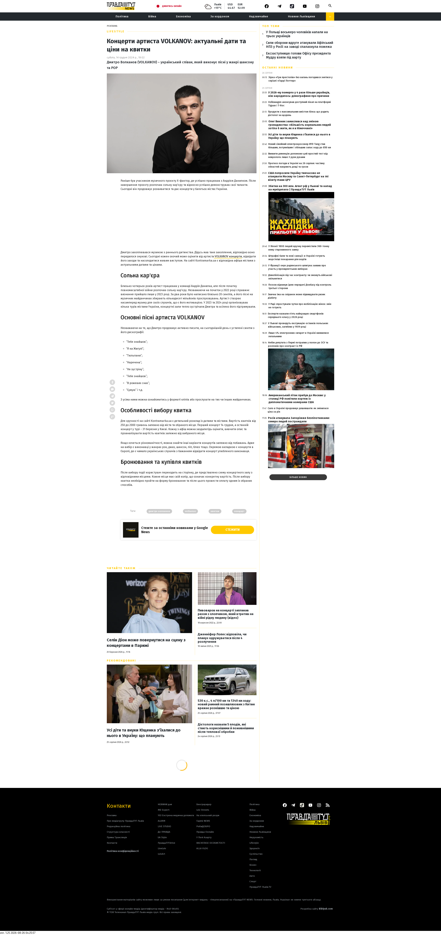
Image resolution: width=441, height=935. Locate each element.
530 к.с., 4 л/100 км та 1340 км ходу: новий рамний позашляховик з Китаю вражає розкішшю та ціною (226, 704)
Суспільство (256, 853)
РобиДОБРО (203, 826)
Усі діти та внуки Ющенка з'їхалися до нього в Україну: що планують (144, 733)
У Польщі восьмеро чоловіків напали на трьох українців (297, 34)
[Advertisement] (189, 217)
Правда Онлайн (205, 831)
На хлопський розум (207, 815)
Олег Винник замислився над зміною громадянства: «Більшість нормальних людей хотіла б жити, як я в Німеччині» (299, 125)
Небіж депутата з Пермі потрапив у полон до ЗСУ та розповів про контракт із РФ (298, 344)
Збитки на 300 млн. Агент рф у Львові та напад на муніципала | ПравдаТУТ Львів (300, 187)
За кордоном (220, 16)
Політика (122, 16)
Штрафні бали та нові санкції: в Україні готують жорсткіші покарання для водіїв (296, 257)
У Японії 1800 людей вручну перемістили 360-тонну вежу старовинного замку (298, 248)
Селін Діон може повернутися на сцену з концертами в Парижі (146, 643)
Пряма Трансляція (117, 837)
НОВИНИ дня (165, 804)
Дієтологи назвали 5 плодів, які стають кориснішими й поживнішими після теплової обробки (226, 728)
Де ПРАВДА (164, 831)
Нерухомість (256, 837)
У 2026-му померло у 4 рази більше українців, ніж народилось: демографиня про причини (299, 94)
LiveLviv (162, 848)
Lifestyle (116, 31)
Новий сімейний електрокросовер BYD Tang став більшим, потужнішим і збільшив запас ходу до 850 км (299, 146)
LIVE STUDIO (164, 826)
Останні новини (277, 67)
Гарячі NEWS (203, 820)
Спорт (252, 881)
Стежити (232, 530)
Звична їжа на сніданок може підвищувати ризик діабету (296, 296)
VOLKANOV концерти (228, 256)
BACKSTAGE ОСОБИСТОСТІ (210, 842)
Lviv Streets (202, 809)
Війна (152, 16)
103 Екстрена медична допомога (176, 815)
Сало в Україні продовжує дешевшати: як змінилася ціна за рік (298, 410)
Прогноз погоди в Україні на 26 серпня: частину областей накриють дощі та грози (296, 165)
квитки (215, 511)
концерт (239, 511)
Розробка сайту (316, 908)
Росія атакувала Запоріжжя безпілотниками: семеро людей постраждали (299, 419)
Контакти (119, 806)
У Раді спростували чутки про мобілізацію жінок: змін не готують (299, 306)
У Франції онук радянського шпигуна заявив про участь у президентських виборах (297, 267)
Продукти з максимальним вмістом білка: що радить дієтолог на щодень (298, 113)
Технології (255, 870)
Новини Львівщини (301, 16)
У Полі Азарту (204, 837)
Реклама (111, 815)
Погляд (253, 859)
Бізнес (253, 864)
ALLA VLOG (202, 848)
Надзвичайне (258, 16)
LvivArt (161, 853)
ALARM (161, 820)
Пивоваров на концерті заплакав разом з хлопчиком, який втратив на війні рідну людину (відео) (225, 614)
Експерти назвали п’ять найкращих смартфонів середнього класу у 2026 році (296, 315)
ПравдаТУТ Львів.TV (260, 886)
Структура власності (118, 831)
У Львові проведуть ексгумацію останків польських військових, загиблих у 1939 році (298, 325)
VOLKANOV (190, 511)
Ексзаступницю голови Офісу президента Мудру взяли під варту (298, 55)
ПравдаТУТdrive (166, 842)
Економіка (183, 16)
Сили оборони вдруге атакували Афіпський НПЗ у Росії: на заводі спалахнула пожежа (299, 45)
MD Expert (163, 809)
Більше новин (298, 477)
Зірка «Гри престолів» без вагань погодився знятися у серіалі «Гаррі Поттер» (300, 79)
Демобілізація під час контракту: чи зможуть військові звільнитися (300, 277)
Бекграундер (203, 804)
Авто (252, 875)
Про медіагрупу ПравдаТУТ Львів (125, 820)
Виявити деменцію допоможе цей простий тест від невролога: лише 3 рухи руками (298, 155)
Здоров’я (254, 848)
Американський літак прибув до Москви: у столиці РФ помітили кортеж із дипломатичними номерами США (297, 399)
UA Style (162, 837)
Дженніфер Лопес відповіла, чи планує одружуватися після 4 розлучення (222, 638)
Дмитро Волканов (159, 511)
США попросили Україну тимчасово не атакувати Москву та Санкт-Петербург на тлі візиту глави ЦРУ (298, 176)
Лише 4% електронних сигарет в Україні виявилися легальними (298, 335)
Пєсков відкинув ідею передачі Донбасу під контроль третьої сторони (299, 286)
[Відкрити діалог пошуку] (330, 6)
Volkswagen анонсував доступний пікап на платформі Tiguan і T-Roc (299, 104)
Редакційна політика (118, 826)
